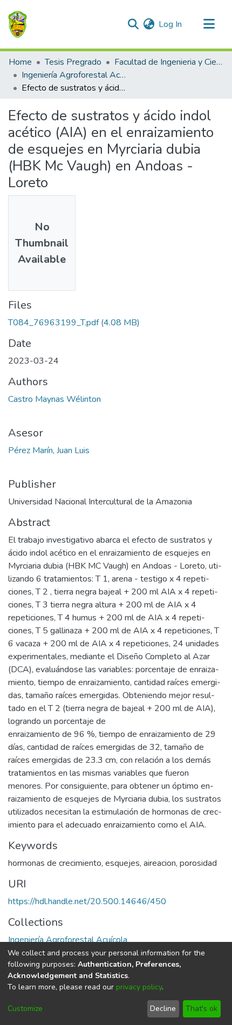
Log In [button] (171, 24)
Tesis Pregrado (73, 62)
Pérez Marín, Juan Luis (49, 450)
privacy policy (139, 987)
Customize (25, 1008)
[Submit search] (133, 24)
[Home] (17, 24)
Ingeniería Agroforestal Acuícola (75, 75)
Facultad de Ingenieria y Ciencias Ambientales (168, 62)
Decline (163, 1008)
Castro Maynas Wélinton (54, 399)
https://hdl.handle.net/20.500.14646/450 (87, 901)
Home (20, 62)
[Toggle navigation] (209, 24)
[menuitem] (148, 24)
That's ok (201, 1008)
